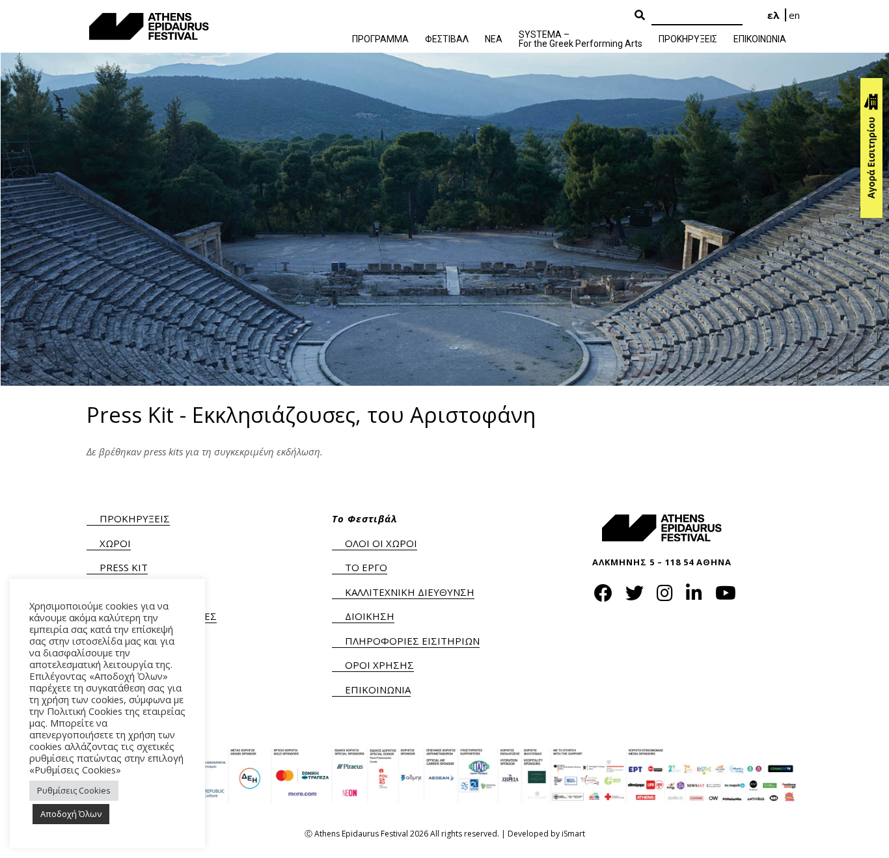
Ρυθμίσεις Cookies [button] (74, 790)
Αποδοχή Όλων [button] (71, 814)
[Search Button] (640, 15)
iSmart (573, 833)
